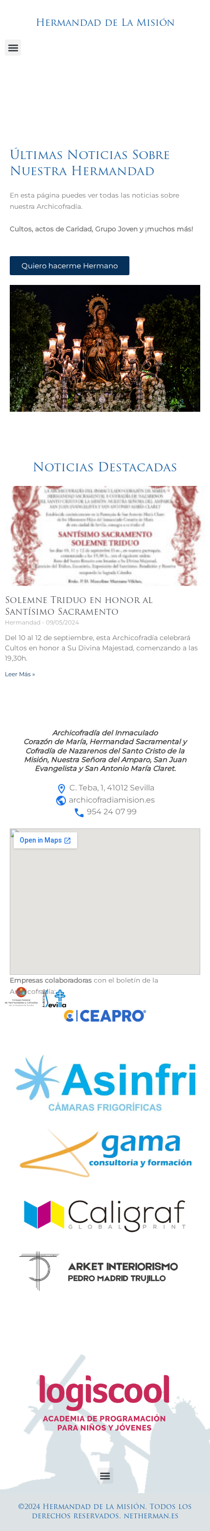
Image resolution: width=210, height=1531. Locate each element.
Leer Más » (20, 674)
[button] (13, 48)
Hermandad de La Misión (105, 23)
